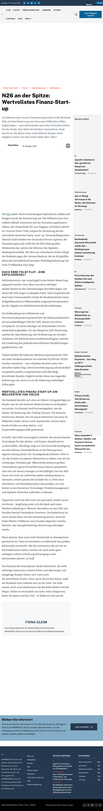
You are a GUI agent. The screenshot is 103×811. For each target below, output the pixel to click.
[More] (52, 204)
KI (75, 156)
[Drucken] (39, 204)
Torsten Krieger (80, 173)
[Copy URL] (45, 204)
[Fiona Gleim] (4, 145)
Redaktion (78, 209)
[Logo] (3, 14)
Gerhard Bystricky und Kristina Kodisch (83, 374)
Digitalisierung (38, 88)
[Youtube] (31, 2)
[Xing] (28, 2)
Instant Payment (81, 352)
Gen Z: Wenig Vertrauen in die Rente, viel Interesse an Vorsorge (63, 777)
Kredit (77, 392)
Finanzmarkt (79, 235)
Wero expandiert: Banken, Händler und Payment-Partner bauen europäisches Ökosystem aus (85, 442)
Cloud (24, 88)
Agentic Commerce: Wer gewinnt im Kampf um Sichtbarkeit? (62, 766)
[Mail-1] (38, 2)
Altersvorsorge (80, 192)
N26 (8, 214)
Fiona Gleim (13, 145)
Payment (78, 308)
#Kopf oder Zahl (10, 88)
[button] (76, 14)
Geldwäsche (54, 88)
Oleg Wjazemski (80, 289)
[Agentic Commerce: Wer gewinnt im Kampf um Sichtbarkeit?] (86, 127)
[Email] (20, 204)
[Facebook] (35, 2)
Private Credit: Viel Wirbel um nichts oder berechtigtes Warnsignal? (82, 402)
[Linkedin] (24, 2)
